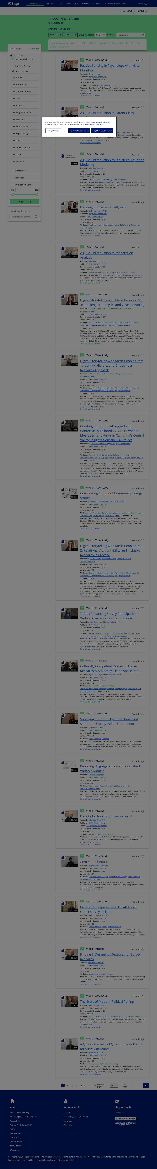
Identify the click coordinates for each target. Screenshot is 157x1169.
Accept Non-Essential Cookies (102, 131)
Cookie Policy (99, 124)
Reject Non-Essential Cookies (79, 131)
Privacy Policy (89, 124)
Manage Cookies (53, 131)
